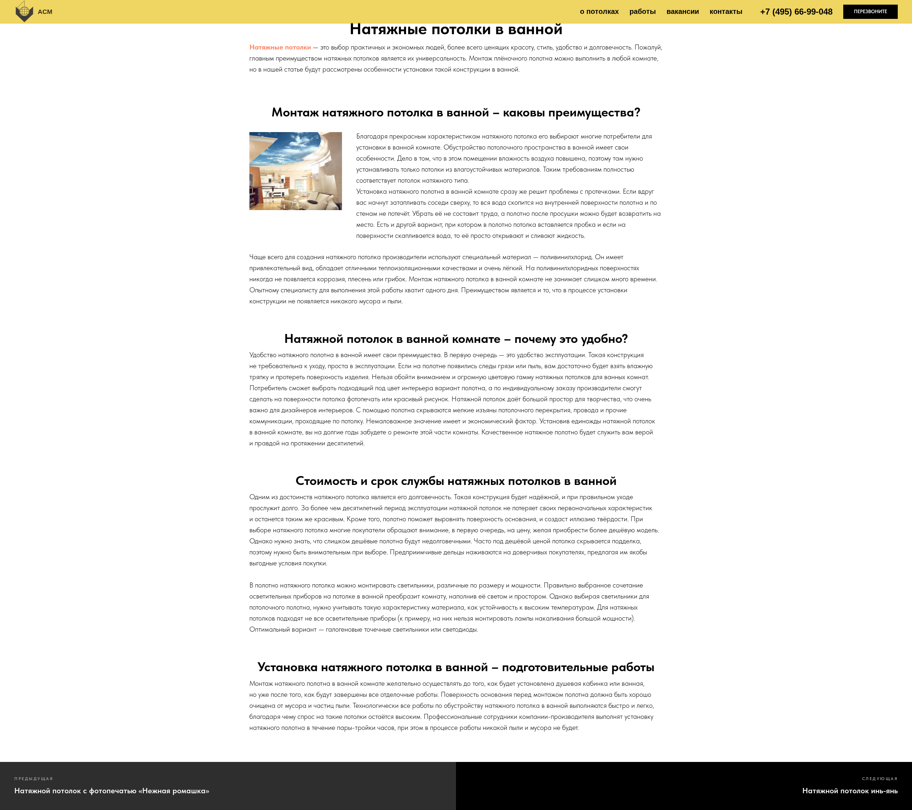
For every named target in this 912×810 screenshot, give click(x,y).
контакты (726, 11)
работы (642, 11)
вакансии (683, 11)
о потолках (599, 11)
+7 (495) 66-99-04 (794, 11)
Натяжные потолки (280, 47)
